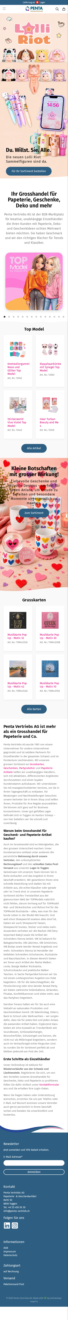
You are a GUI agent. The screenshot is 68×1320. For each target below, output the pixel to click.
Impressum (9, 1251)
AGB (5, 1247)
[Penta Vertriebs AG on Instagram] (14, 1228)
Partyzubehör (27, 768)
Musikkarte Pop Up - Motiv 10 (49, 685)
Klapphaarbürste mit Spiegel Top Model (50, 367)
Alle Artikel (34, 448)
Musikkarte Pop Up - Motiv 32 (17, 636)
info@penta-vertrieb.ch (16, 1211)
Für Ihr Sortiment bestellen (29, 171)
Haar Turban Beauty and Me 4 (49, 422)
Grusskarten (34, 600)
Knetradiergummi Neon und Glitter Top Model (18, 369)
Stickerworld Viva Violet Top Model (16, 422)
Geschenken (10, 768)
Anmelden (34, 1172)
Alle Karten (34, 709)
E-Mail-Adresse (12, 1156)
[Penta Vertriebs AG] (34, 9)
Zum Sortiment (34, 513)
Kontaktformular (49, 1084)
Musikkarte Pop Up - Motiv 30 (49, 636)
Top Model (34, 329)
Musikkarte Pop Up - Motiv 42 (17, 685)
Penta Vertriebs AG (22, 1298)
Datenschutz (10, 1255)
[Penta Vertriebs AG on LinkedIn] (6, 1228)
